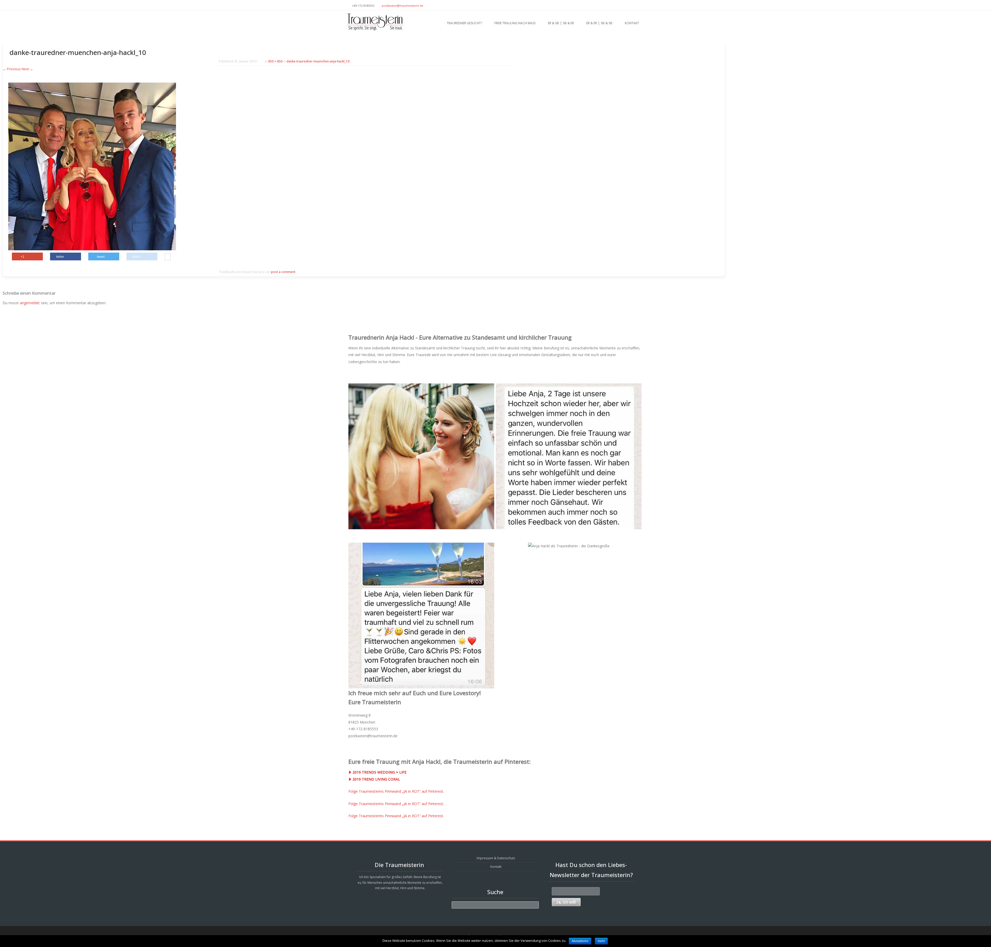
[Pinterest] (636, 5)
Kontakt (632, 23)
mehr (601, 941)
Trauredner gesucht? (464, 23)
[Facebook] (642, 5)
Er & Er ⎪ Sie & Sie (599, 23)
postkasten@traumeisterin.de (402, 5)
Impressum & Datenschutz (496, 858)
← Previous (12, 69)
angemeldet (30, 302)
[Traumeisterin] (375, 22)
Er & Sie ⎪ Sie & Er (561, 23)
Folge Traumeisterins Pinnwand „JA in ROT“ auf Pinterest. (396, 791)
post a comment (283, 272)
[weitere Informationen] (167, 257)
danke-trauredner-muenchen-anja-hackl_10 (317, 61)
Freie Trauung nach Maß (515, 23)
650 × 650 (275, 61)
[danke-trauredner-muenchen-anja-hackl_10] (92, 248)
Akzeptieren (580, 941)
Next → (27, 69)
